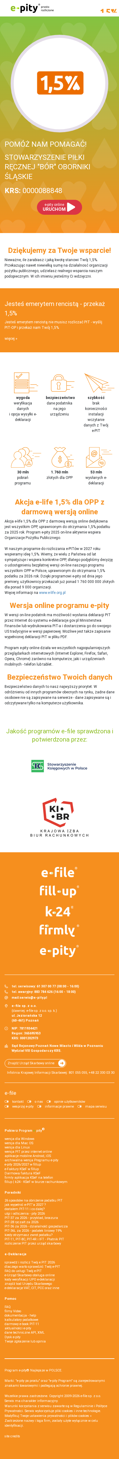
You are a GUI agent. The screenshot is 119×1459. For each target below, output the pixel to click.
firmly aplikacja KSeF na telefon (29, 1178)
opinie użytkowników (69, 1102)
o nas (39, 1102)
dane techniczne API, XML (25, 1333)
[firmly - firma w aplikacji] (59, 931)
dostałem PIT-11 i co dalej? (25, 1209)
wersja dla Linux (17, 1147)
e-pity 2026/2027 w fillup (23, 1164)
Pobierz (25, 1130)
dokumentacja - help (20, 1315)
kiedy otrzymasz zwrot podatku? (28, 1235)
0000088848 (33, 190)
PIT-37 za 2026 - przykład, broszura (31, 1218)
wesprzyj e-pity (23, 1107)
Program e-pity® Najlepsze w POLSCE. (33, 1370)
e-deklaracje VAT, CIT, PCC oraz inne (32, 1288)
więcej (10, 338)
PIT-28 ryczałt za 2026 (21, 1222)
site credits (12, 1436)
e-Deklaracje (16, 1254)
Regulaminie (83, 1406)
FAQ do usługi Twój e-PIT (23, 1271)
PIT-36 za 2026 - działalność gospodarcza (36, 1226)
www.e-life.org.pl (52, 593)
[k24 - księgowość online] (59, 911)
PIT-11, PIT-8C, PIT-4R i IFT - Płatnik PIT (34, 1239)
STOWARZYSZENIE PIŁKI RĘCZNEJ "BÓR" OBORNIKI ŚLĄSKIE (47, 167)
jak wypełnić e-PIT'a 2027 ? (25, 1205)
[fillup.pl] (59, 892)
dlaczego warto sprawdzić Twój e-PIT (32, 1267)
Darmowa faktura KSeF (23, 1173)
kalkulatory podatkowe (21, 1320)
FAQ (8, 1307)
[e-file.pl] (59, 872)
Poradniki (13, 1193)
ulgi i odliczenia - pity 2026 (25, 1214)
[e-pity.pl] (59, 951)
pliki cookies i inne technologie (77, 1411)
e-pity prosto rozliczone (32, 8)
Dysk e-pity (12, 1337)
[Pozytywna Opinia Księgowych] (59, 766)
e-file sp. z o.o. (91, 1396)
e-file (10, 1093)
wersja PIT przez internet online (28, 1152)
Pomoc (10, 1299)
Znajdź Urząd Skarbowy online (31, 1063)
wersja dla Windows (19, 1139)
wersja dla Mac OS (19, 1143)
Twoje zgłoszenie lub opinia (25, 1341)
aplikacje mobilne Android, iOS (28, 1156)
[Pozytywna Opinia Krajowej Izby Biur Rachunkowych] (59, 817)
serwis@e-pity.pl (33, 998)
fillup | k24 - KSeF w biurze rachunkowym (36, 1182)
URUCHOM (54, 207)
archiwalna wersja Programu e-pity (31, 1160)
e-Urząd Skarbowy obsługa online (30, 1275)
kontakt (17, 1102)
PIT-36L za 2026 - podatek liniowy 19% (33, 1231)
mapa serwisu (96, 1107)
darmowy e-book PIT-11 (22, 1324)
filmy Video (13, 1311)
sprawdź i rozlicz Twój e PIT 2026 (30, 1262)
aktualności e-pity (18, 1328)
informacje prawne (59, 1107)
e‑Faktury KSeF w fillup (22, 1169)
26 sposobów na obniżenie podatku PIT (34, 1200)
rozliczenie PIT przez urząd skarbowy (33, 1243)
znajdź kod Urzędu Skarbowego (28, 1284)
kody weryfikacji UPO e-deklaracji (30, 1279)
